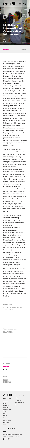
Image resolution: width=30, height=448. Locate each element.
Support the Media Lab (6, 406)
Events (5, 415)
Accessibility (6, 438)
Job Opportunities (19, 402)
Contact (17, 405)
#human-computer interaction (12, 307)
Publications (18, 400)
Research (5, 401)
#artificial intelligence (10, 310)
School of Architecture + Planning (11, 436)
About (4, 403)
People (5, 370)
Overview (6, 366)
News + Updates (7, 398)
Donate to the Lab (7, 440)
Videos (5, 418)
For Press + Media (6, 423)
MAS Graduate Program (7, 410)
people (8, 332)
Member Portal (7, 420)
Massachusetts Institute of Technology (12, 434)
